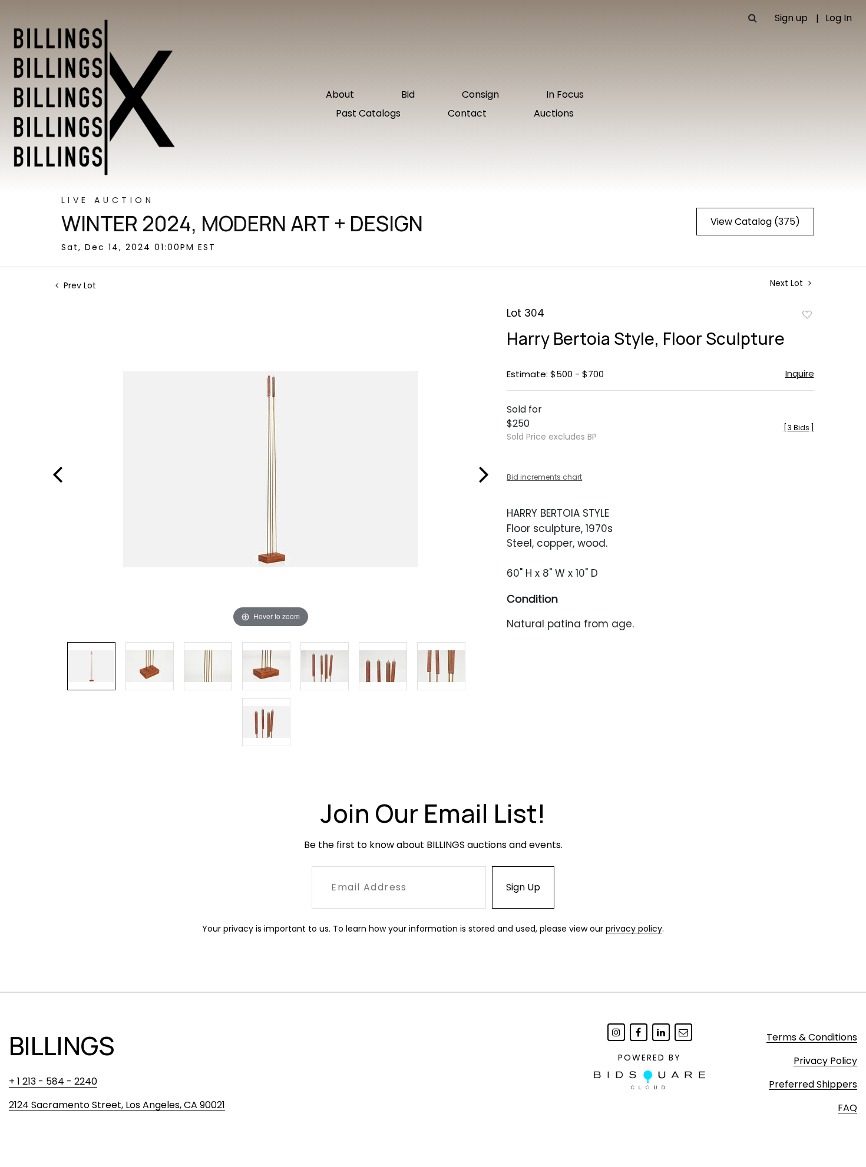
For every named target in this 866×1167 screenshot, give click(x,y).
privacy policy (634, 929)
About (340, 94)
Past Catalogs (368, 113)
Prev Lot (78, 285)
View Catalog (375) (755, 221)
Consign (480, 94)
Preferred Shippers (813, 1084)
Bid (408, 94)
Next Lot (787, 283)
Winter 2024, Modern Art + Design (242, 224)
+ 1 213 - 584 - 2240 (53, 1081)
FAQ (847, 1108)
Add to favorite (807, 314)
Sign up (791, 18)
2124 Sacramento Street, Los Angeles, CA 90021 (117, 1105)
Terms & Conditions (811, 1037)
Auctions (554, 113)
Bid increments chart (544, 477)
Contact (467, 113)
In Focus (565, 94)
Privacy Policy (825, 1061)
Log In (838, 18)
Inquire (799, 373)
